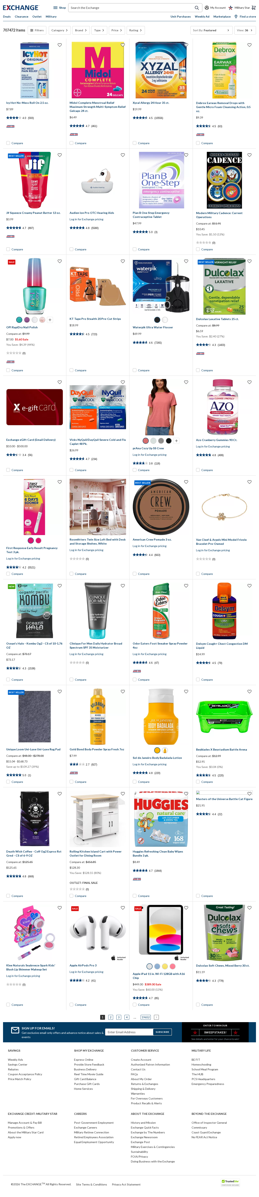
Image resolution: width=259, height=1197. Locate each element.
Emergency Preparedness (208, 1084)
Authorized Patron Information (150, 1064)
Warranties (138, 1093)
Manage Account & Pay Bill (25, 1122)
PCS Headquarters (203, 1079)
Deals (7, 16)
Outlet (37, 16)
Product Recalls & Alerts (146, 1103)
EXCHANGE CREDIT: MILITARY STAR (32, 1113)
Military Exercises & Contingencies (153, 1147)
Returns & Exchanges (144, 1084)
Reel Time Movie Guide (88, 1074)
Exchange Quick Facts (145, 1127)
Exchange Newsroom (144, 1137)
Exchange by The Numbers (148, 1132)
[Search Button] (197, 8)
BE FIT (196, 1059)
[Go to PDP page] (34, 70)
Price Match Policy (19, 1079)
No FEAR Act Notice (204, 1137)
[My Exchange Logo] (28, 7)
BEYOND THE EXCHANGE (209, 1113)
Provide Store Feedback (89, 1064)
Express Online (83, 1059)
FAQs (134, 1074)
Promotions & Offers (21, 1127)
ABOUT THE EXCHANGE (147, 1113)
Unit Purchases (181, 16)
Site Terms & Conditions (91, 1184)
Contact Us (138, 1069)
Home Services (83, 1088)
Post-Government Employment (94, 1122)
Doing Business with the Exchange (153, 1161)
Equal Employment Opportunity (94, 1142)
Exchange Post (140, 1142)
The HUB (197, 1074)
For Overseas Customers (147, 1098)
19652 (146, 1017)
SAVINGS (14, 1050)
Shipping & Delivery (143, 1088)
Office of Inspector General (209, 1122)
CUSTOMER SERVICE (145, 1050)
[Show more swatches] (50, 320)
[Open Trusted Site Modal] (230, 1183)
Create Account (141, 1059)
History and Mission (143, 1122)
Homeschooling (201, 1064)
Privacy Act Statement (126, 1184)
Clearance (21, 16)
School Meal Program (205, 1069)
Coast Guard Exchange (206, 1132)
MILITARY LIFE (201, 1050)
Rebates (13, 1069)
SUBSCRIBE (162, 1031)
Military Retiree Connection (91, 1132)
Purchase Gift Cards (87, 1084)
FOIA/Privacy (139, 1156)
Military (51, 16)
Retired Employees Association (94, 1137)
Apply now (14, 1137)
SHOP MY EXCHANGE (89, 1050)
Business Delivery (85, 1069)
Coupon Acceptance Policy (25, 1074)
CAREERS (80, 1113)
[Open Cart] (254, 8)
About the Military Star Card (26, 1132)
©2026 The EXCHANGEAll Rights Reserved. (41, 1184)
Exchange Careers (85, 1127)
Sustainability (139, 1151)
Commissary (199, 1127)
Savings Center (17, 1064)
